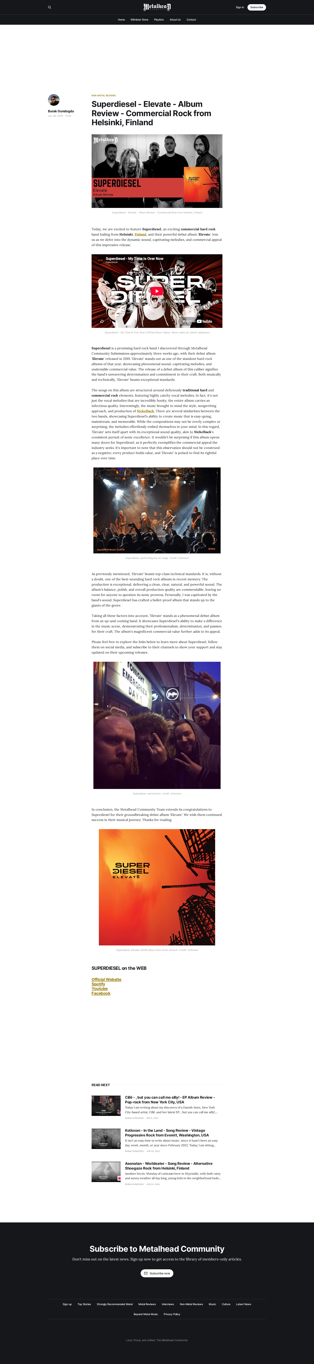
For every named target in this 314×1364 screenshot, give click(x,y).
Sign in (240, 7)
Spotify (98, 984)
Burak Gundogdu (61, 111)
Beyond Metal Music (146, 1314)
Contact (191, 19)
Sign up (67, 1304)
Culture (226, 1304)
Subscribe (256, 7)
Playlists (159, 19)
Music (212, 1304)
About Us (175, 19)
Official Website (106, 979)
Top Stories (84, 1304)
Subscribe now (160, 1273)
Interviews (168, 1304)
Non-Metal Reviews (104, 95)
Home (121, 19)
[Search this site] (49, 7)
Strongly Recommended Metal (115, 1304)
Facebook (101, 993)
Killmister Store (139, 19)
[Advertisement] (157, 52)
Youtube (100, 988)
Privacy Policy (172, 1314)
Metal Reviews (147, 1304)
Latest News (243, 1304)
